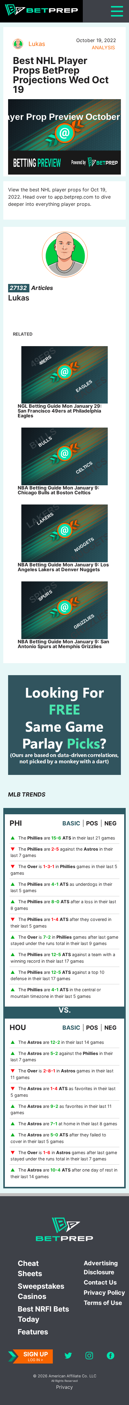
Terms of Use (103, 1302)
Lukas (36, 43)
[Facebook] (110, 1356)
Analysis (103, 47)
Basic (71, 823)
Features (33, 1331)
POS (92, 823)
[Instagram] (89, 1356)
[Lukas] (17, 44)
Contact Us (100, 1282)
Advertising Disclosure (101, 1268)
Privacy (64, 1387)
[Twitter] (68, 1356)
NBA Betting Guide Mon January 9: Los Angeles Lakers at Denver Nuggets (63, 567)
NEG (110, 823)
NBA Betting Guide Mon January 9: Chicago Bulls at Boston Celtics (58, 490)
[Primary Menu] (117, 11)
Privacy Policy (104, 1292)
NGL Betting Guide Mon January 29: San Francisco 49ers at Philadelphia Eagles (60, 411)
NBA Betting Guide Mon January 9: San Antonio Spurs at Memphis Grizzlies (63, 643)
